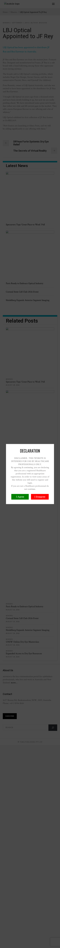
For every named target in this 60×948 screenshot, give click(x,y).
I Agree (20, 496)
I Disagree (39, 496)
